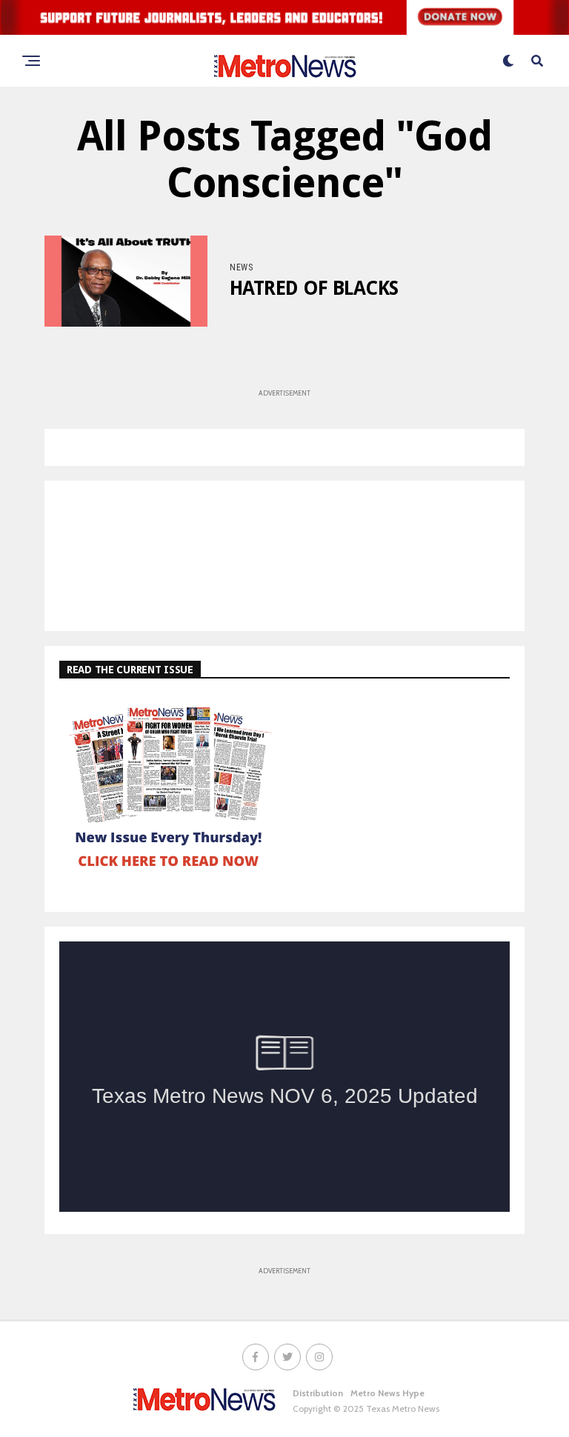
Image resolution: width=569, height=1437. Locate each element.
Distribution (318, 1392)
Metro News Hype (387, 1392)
